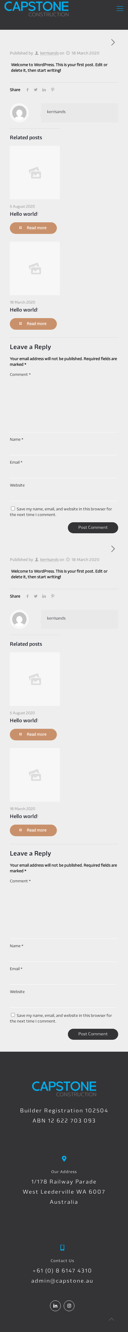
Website (17, 485)
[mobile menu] (120, 9)
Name (16, 439)
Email (16, 462)
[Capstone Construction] (36, 8)
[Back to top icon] (111, 1320)
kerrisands (49, 53)
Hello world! (24, 214)
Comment (20, 374)
